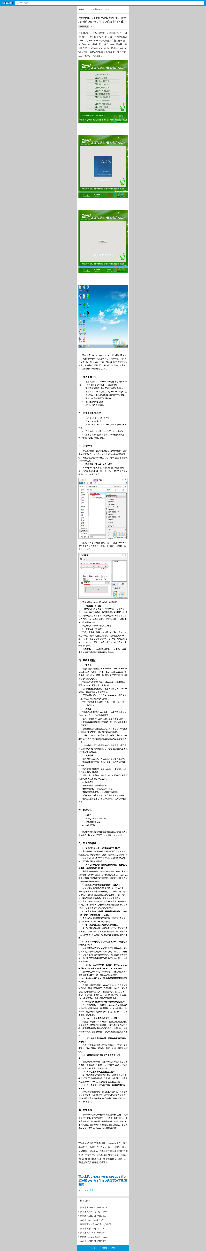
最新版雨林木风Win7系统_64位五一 (96, 1224)
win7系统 (84, 26)
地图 (113, 1248)
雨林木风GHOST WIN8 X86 (93, 1216)
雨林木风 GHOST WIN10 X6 (93, 1207)
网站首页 (83, 9)
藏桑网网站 (7, 3)
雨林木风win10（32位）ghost (93, 1211)
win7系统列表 (96, 9)
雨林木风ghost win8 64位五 (92, 1220)
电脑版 (104, 1248)
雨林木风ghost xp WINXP (92, 1228)
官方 (92, 1190)
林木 (86, 1190)
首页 (93, 1248)
